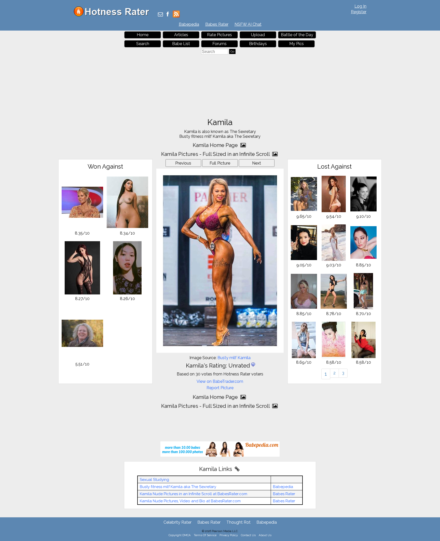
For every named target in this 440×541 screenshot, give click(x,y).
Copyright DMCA (180, 535)
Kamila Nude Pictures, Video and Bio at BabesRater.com (190, 501)
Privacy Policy (228, 535)
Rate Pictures (219, 34)
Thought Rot (238, 522)
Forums (219, 43)
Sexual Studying (154, 479)
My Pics (296, 43)
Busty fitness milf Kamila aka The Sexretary (178, 486)
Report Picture (220, 387)
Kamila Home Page (216, 145)
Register (358, 11)
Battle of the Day (297, 34)
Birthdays (258, 43)
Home (142, 34)
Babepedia (189, 24)
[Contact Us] (160, 14)
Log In (360, 6)
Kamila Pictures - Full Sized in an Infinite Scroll (216, 154)
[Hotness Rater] (113, 15)
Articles (181, 34)
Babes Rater (216, 24)
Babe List (181, 43)
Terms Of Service (205, 535)
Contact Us (248, 535)
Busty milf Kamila (234, 357)
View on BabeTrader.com (220, 381)
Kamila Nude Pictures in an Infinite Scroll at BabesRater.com (193, 494)
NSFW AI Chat (248, 24)
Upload (258, 34)
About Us (265, 535)
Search (142, 43)
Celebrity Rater (177, 522)
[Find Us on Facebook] (167, 14)
